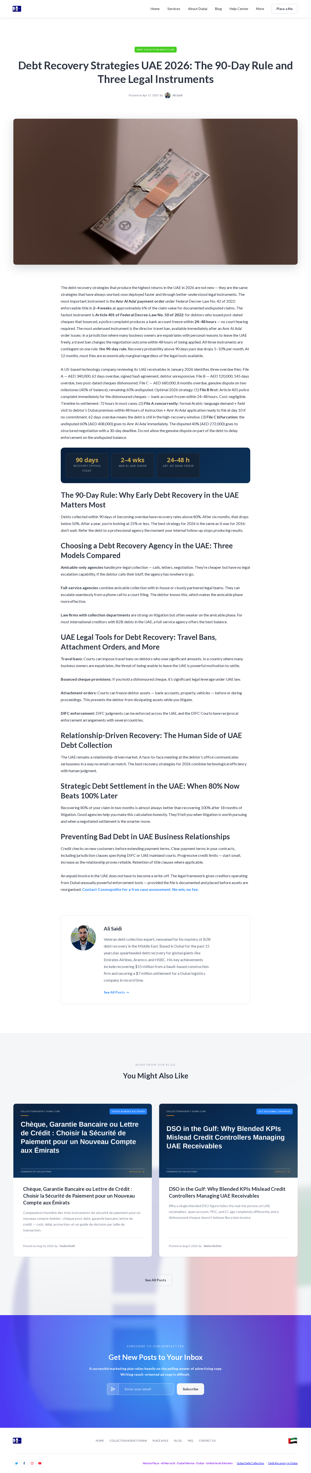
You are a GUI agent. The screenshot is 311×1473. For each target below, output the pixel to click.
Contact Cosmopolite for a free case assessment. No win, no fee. (140, 889)
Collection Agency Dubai (128, 1440)
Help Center (239, 9)
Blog (178, 1440)
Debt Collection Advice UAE (156, 49)
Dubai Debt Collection (250, 1463)
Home (155, 9)
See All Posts (155, 1280)
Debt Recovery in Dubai (283, 1463)
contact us (207, 1440)
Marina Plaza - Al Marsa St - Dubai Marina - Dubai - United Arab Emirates (188, 1463)
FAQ (190, 1440)
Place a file (284, 9)
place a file (160, 1440)
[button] (174, 8)
